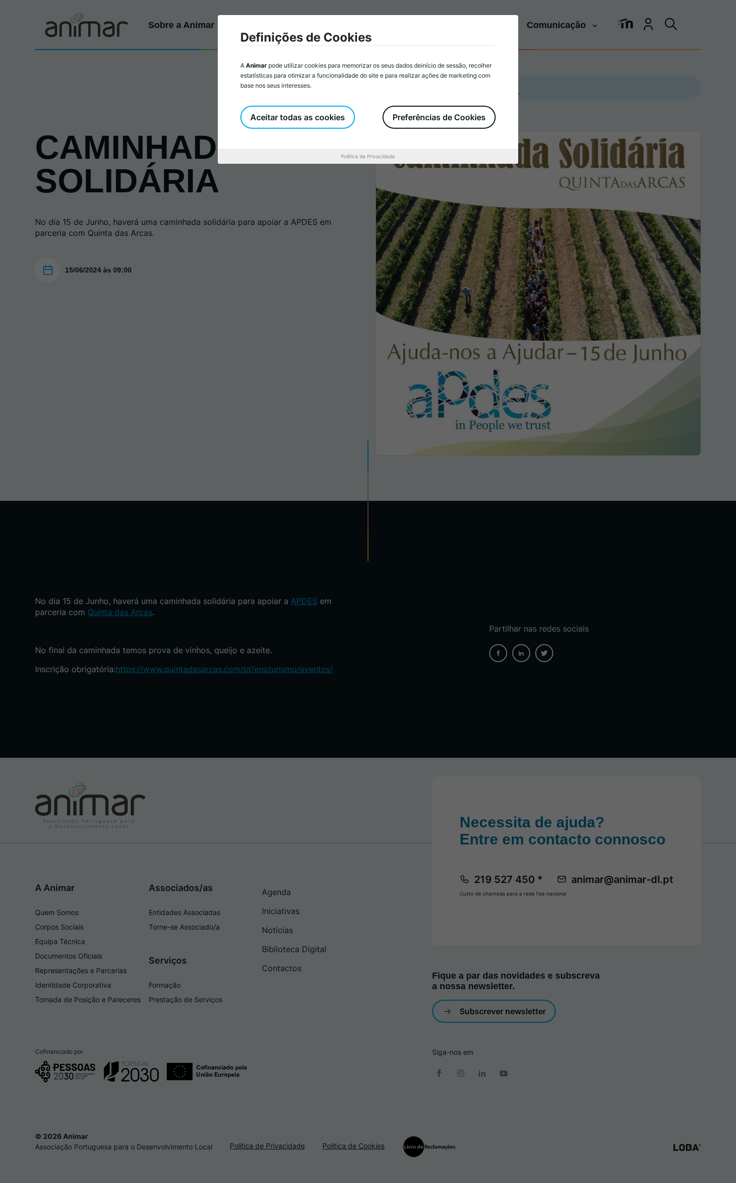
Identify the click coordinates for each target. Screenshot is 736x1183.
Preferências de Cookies (439, 117)
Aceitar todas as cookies (297, 117)
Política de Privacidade (368, 156)
